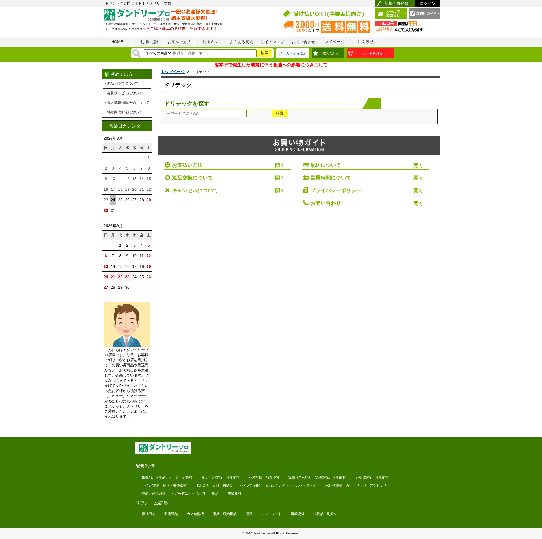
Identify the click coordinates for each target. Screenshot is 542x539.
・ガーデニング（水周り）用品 (194, 494)
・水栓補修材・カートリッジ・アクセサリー (356, 485)
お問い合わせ (303, 42)
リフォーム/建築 (152, 503)
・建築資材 (295, 514)
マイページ (334, 42)
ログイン (428, 3)
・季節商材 (232, 494)
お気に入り (330, 53)
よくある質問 (241, 42)
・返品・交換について (121, 83)
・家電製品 (169, 514)
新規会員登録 (396, 3)
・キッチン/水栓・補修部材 (219, 477)
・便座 (247, 514)
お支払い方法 (179, 42)
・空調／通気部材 (151, 494)
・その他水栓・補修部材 (370, 477)
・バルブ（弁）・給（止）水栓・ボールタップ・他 (277, 485)
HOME (117, 42)
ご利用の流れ (148, 42)
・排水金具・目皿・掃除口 (212, 485)
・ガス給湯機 (193, 514)
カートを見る (372, 53)
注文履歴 (365, 42)
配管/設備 (145, 466)
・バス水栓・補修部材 (262, 477)
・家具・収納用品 (223, 514)
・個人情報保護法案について (126, 102)
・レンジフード (270, 514)
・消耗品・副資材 (323, 514)
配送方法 (210, 42)
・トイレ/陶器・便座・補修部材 (162, 485)
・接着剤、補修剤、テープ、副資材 (165, 477)
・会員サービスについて (122, 93)
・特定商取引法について (122, 112)
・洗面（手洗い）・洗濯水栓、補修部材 (315, 477)
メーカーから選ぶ (292, 53)
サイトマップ (272, 42)
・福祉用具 (146, 514)
